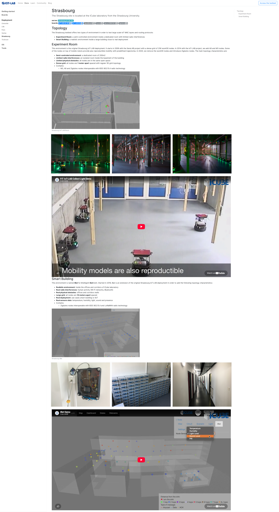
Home (20, 3)
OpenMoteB (89, 23)
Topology (240, 11)
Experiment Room (245, 14)
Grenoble (5, 23)
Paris (3, 30)
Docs (27, 3)
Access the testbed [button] (268, 3)
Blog (50, 3)
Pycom (99, 23)
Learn (33, 3)
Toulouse (5, 39)
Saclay (4, 33)
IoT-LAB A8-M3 (65, 23)
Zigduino (123, 23)
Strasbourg (6, 36)
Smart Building (244, 16)
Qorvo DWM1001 (110, 23)
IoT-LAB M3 (77, 23)
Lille (3, 26)
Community (41, 3)
